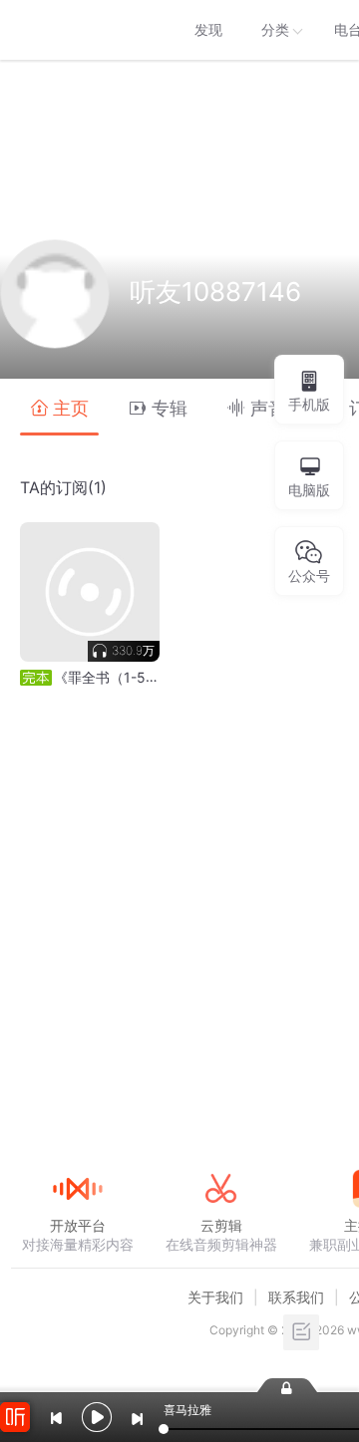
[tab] (59, 407)
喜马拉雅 (77, 30)
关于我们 (215, 1297)
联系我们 (296, 1297)
